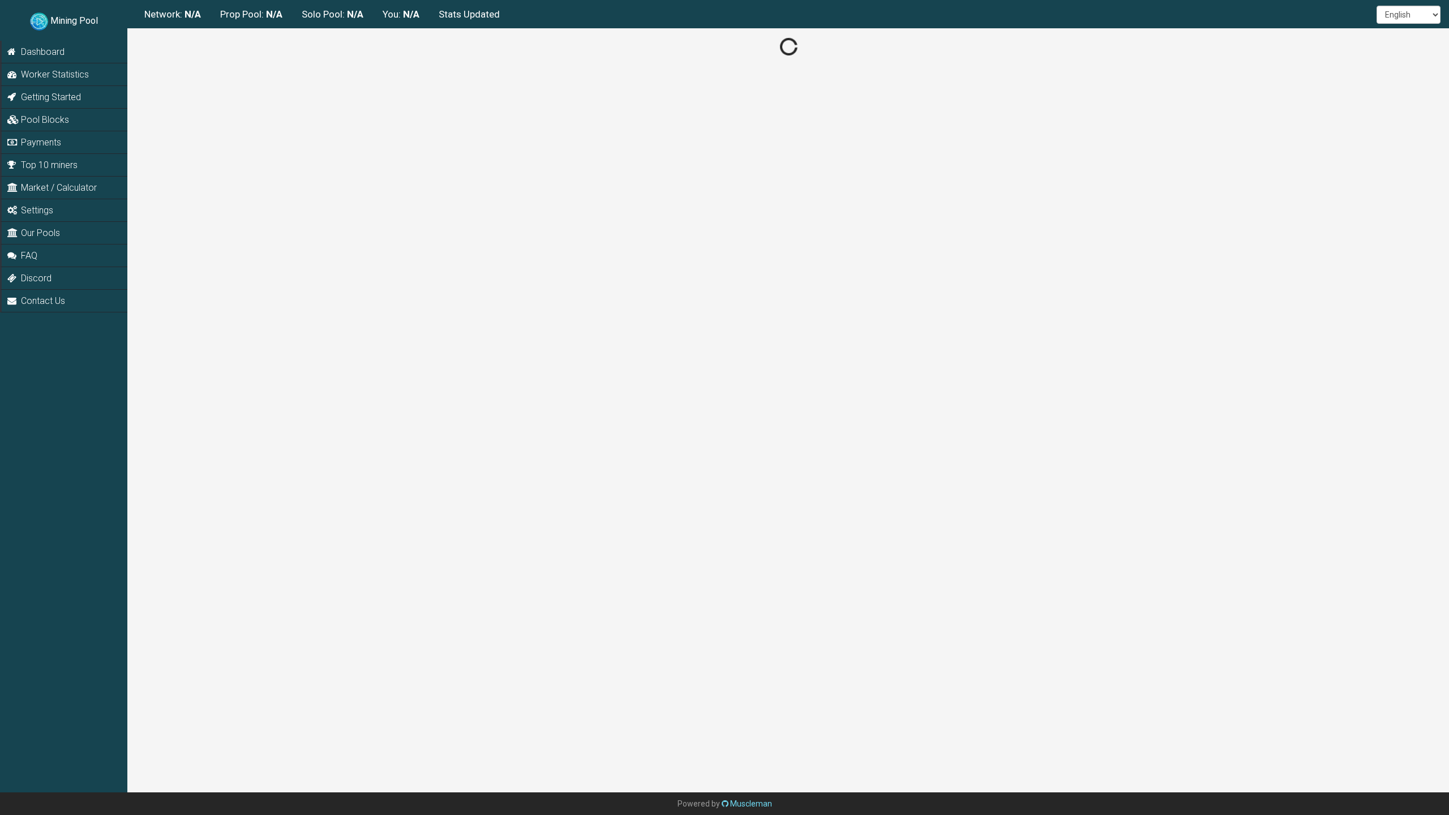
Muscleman (750, 803)
